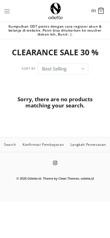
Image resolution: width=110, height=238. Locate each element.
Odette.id (34, 178)
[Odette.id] (55, 11)
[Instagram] (55, 163)
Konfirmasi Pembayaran (43, 144)
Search (10, 144)
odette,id (87, 178)
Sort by (29, 68)
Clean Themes (68, 178)
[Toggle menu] (7, 11)
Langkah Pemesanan (88, 144)
